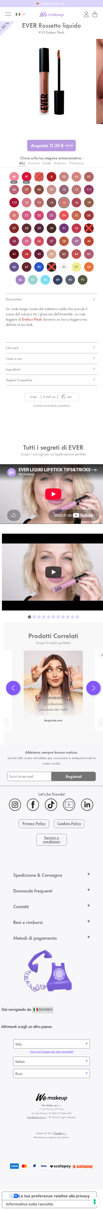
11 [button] (77, 617)
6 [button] (53, 617)
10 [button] (72, 617)
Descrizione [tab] (14, 299)
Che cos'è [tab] (12, 348)
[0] (95, 14)
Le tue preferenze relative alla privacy (54, 1196)
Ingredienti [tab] (13, 369)
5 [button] (48, 617)
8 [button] (63, 617)
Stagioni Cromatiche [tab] (19, 380)
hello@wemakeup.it (36, 1117)
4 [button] (43, 617)
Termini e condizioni (51, 839)
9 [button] (67, 617)
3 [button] (39, 617)
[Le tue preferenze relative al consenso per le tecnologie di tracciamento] (94, 1201)
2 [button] (34, 617)
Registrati (74, 776)
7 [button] (58, 617)
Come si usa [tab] (14, 358)
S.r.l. (60, 1133)
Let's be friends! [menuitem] (51, 794)
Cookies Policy (69, 823)
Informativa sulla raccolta (29, 1204)
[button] (13, 688)
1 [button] (29, 617)
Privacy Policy (34, 823)
